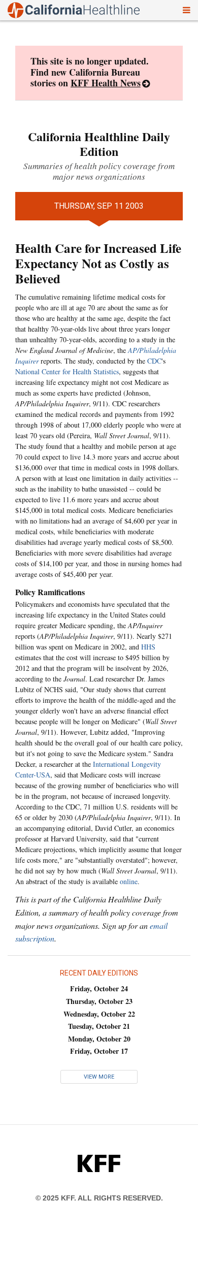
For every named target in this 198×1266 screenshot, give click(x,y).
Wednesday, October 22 (99, 1014)
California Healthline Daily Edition (99, 143)
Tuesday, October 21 (99, 1026)
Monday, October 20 (99, 1038)
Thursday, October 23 (99, 1001)
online (129, 881)
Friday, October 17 (99, 1051)
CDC (154, 361)
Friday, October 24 (99, 988)
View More (99, 1077)
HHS (148, 647)
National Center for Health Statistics (67, 371)
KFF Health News (106, 82)
